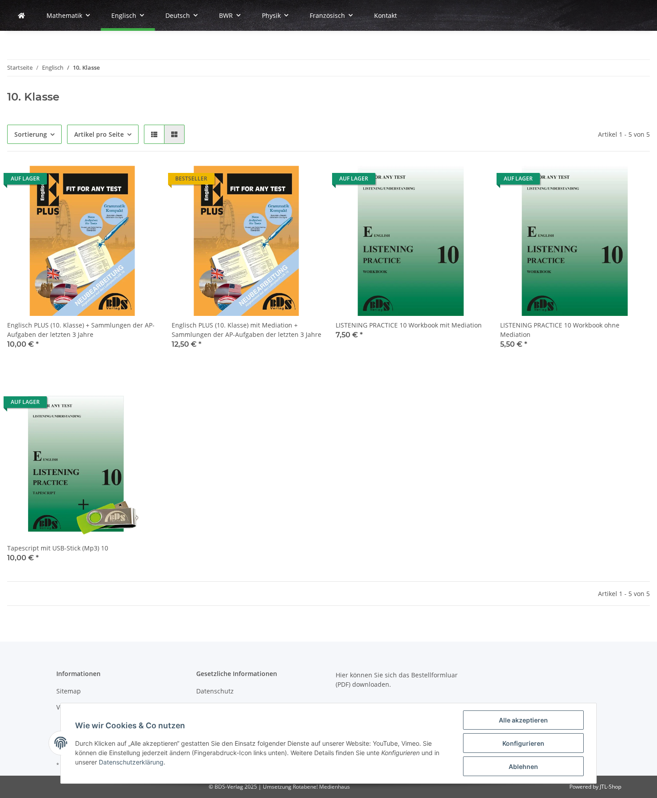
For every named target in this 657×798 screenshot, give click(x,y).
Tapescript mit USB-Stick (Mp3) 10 (57, 548)
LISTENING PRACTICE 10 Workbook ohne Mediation (559, 330)
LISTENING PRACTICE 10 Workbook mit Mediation (409, 325)
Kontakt (385, 15)
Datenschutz (215, 691)
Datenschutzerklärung (131, 762)
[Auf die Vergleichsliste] (119, 181)
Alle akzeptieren (523, 720)
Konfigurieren (523, 743)
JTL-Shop (610, 786)
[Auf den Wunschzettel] (142, 181)
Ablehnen (523, 766)
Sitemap (68, 691)
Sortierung (30, 134)
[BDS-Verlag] (21, 15)
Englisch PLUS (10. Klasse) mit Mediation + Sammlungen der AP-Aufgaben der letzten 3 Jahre (246, 330)
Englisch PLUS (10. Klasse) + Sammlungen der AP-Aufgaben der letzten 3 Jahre (81, 330)
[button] (154, 134)
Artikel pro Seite (99, 134)
